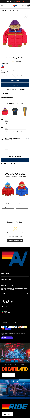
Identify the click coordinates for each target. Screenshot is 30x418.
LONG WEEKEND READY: (15, 1)
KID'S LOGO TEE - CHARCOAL (17, 127)
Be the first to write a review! (15, 240)
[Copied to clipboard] (14, 163)
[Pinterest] (8, 163)
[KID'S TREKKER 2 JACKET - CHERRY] (2, 67)
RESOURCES (6, 279)
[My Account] (25, 5)
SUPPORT (5, 274)
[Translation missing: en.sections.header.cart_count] (28, 5)
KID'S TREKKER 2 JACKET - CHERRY (8, 201)
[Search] (23, 5)
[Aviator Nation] (15, 361)
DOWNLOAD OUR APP (8, 301)
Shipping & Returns (7, 97)
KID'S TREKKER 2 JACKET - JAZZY (17, 119)
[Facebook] (2, 163)
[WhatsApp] (11, 163)
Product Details (6, 93)
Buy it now (15, 85)
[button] (8, 375)
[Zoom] (25, 16)
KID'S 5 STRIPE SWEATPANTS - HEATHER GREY (17, 139)
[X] (5, 163)
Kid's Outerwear (6, 10)
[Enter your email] (27, 293)
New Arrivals (16, 10)
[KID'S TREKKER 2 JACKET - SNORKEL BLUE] (22, 189)
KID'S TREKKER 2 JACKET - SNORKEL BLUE (22, 201)
